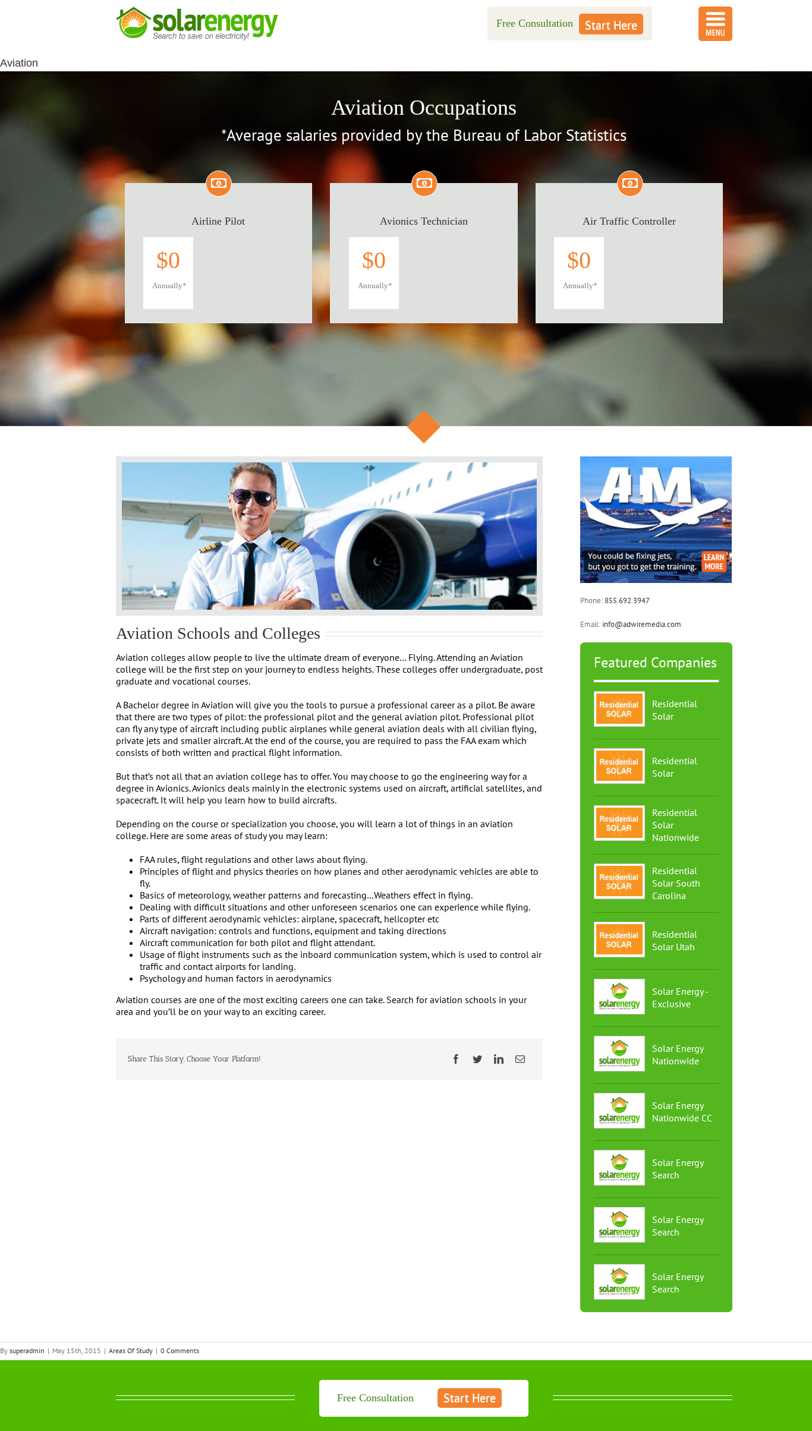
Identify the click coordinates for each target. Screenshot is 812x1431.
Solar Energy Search (677, 1168)
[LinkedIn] (498, 1059)
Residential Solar (674, 710)
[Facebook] (456, 1059)
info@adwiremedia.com (641, 624)
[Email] (520, 1059)
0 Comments (179, 1350)
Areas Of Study (131, 1350)
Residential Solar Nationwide (675, 824)
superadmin (27, 1350)
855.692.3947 (627, 600)
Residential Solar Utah (674, 940)
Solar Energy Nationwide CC (682, 1111)
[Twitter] (477, 1059)
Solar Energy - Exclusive (680, 997)
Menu (715, 24)
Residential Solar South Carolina (676, 883)
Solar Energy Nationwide (677, 1054)
